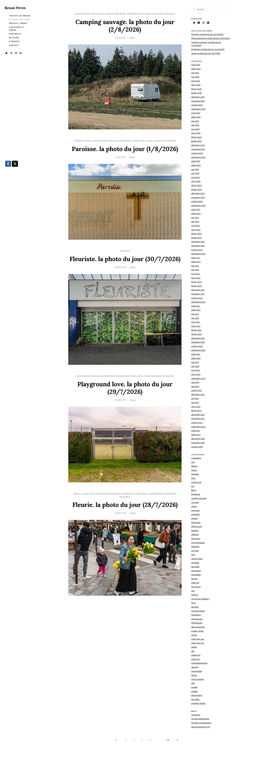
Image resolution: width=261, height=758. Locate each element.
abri (193, 462)
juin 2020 (195, 362)
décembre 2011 (198, 414)
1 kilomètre (196, 458)
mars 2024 (195, 181)
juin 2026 (195, 72)
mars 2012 (195, 406)
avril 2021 (195, 322)
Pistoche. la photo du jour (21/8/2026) (207, 34)
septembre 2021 (198, 302)
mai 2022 (195, 269)
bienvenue (195, 494)
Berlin (193, 490)
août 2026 (195, 64)
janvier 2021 (196, 334)
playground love (122, 375)
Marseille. (195, 566)
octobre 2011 (197, 422)
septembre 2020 (198, 350)
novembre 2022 (198, 245)
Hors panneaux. (98, 13)
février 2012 (196, 410)
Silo (192, 651)
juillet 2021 (196, 310)
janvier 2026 (196, 92)
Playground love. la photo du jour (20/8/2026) (210, 38)
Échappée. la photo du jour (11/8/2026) (208, 49)
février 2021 (196, 330)
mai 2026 (195, 76)
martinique (196, 570)
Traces (194, 675)
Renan (132, 37)
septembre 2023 (198, 205)
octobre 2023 (197, 201)
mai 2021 (195, 318)
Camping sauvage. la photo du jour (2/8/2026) (125, 25)
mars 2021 (195, 326)
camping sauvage (82, 13)
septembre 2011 (198, 426)
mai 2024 (195, 173)
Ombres (194, 594)
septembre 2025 (198, 109)
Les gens (84, 493)
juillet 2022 (196, 261)
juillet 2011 (196, 434)
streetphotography (156, 493)
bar (192, 486)
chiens (194, 506)
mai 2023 (195, 221)
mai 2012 (195, 402)
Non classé (125, 250)
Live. (193, 554)
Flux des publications (200, 718)
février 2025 (196, 137)
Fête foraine (196, 526)
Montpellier (196, 574)
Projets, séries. (145, 13)
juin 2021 (195, 314)
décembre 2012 (198, 394)
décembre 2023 (198, 193)
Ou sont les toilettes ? (200, 598)
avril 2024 (195, 177)
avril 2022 (195, 273)
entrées (194, 518)
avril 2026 (195, 81)
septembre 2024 (198, 157)
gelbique (195, 534)
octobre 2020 (197, 346)
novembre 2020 (198, 342)
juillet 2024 (196, 165)
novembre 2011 (198, 418)
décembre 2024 (198, 145)
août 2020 (195, 354)
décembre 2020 (198, 338)
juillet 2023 (196, 213)
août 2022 (195, 257)
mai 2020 (195, 366)
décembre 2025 (198, 97)
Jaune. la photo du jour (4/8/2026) (205, 53)
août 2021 (195, 306)
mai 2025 (195, 125)
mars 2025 (195, 133)
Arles (193, 478)
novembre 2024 (198, 149)
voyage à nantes (198, 703)
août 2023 (195, 209)
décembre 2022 (198, 241)
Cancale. (195, 502)
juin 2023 (195, 217)
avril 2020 (195, 370)
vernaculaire (169, 13)
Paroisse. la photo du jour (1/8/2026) (125, 149)
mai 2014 (195, 382)
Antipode (195, 474)
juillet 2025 (196, 117)
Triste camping (197, 679)
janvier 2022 (196, 286)
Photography (132, 13)
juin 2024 (195, 169)
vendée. (194, 691)
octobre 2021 (197, 298)
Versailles (195, 699)
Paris (91, 493)
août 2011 (195, 430)
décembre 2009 (198, 438)
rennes (149, 140)
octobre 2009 (197, 446)
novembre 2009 (198, 442)
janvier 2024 (196, 189)
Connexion (195, 714)
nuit (193, 590)
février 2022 (196, 281)
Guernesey (195, 538)
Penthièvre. (196, 614)
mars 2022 (195, 278)
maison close (196, 558)
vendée (194, 687)
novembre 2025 (198, 101)
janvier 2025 (196, 141)
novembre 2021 (198, 294)
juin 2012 (195, 398)
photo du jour (120, 13)
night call (195, 582)
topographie (158, 13)
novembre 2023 (198, 197)
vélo (193, 683)
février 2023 (196, 233)
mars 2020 (195, 374)
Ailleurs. (76, 493)
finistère (194, 530)
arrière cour (196, 482)
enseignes (78, 140)
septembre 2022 (198, 253)
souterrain (195, 655)
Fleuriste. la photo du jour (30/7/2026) (124, 259)
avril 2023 (195, 225)
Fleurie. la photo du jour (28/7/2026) (125, 505)
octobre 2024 (197, 153)
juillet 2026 (196, 68)
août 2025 (195, 113)
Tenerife (194, 667)
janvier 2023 (196, 237)
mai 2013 (195, 386)
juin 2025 (195, 121)
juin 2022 (195, 265)
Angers (194, 470)
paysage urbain (100, 140)
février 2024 (196, 185)
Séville (194, 647)
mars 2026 (195, 84)
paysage (109, 13)
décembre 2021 (198, 289)
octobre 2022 (197, 249)
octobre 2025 (197, 105)
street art (195, 659)
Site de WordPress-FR (200, 726)
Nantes (194, 578)
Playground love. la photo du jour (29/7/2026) (124, 387)
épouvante (195, 522)
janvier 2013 (196, 390)
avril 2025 (195, 129)
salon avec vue (197, 639)
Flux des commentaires (201, 722)
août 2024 (195, 161)
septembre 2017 (198, 378)
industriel (195, 546)
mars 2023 (195, 229)
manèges (195, 562)
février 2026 (196, 89)
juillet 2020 (196, 358)
